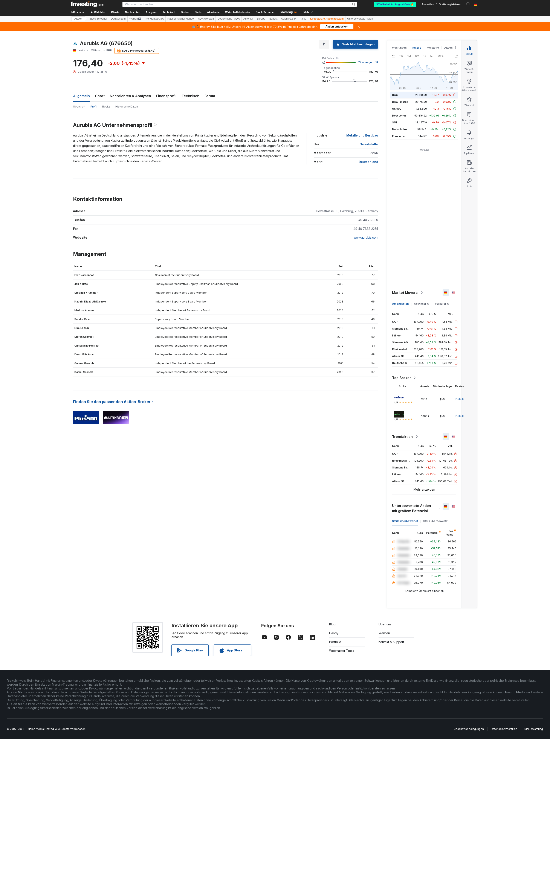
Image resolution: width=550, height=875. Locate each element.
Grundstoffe (369, 144)
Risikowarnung (533, 729)
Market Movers (405, 292)
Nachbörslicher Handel (180, 18)
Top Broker (401, 378)
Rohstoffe (432, 47)
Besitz (106, 106)
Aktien (78, 18)
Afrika (303, 18)
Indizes (416, 47)
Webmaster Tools (341, 650)
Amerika (248, 18)
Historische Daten (126, 106)
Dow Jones (399, 115)
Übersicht (79, 106)
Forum (210, 96)
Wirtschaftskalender (237, 12)
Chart (100, 96)
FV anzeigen (365, 62)
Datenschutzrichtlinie (504, 729)
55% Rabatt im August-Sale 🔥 (395, 4)
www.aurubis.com (366, 237)
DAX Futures (400, 101)
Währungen (399, 47)
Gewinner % (421, 303)
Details (459, 399)
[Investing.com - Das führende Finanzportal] (88, 4)
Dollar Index (399, 129)
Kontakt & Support (391, 642)
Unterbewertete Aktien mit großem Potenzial (411, 508)
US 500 (396, 108)
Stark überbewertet (435, 521)
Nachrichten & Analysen (130, 96)
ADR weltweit (206, 18)
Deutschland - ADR (228, 18)
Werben (384, 633)
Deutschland (118, 18)
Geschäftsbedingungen (469, 729)
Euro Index (399, 136)
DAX (395, 95)
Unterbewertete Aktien (360, 18)
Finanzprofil (166, 96)
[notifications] (468, 4)
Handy (333, 633)
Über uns (385, 624)
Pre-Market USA (154, 18)
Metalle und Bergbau (362, 135)
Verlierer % (442, 303)
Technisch (190, 96)
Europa (261, 18)
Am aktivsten (400, 303)
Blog (332, 624)
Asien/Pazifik (288, 18)
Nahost (273, 18)
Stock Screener (265, 12)
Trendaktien (402, 436)
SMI (394, 122)
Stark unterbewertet (405, 521)
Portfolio (335, 642)
